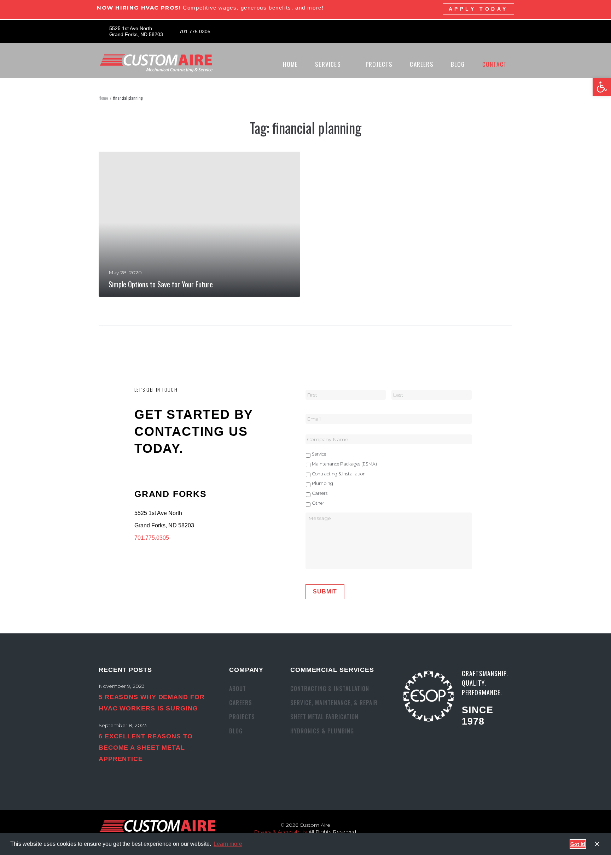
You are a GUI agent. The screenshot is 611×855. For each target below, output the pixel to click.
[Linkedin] (513, 31)
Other (318, 503)
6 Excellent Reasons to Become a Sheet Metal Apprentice (146, 747)
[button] (602, 87)
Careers (319, 493)
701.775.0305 (151, 538)
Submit (325, 591)
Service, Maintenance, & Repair (334, 702)
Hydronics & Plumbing (322, 731)
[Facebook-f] (488, 31)
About (237, 688)
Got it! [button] (578, 844)
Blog (236, 731)
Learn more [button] (228, 844)
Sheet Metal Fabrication (324, 717)
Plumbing (322, 483)
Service (319, 454)
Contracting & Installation (339, 473)
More (116, 284)
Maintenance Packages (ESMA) (344, 464)
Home (103, 98)
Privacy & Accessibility (280, 831)
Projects (242, 717)
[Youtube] (501, 31)
